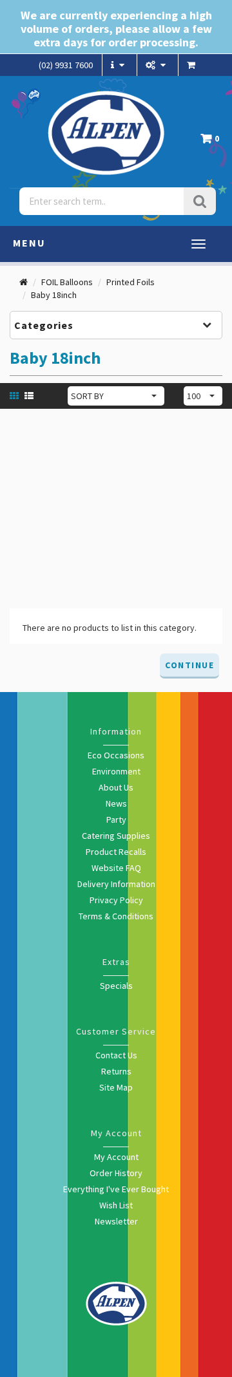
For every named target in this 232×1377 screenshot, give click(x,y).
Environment (116, 771)
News (116, 803)
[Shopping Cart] (193, 65)
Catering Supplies (116, 835)
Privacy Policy (116, 900)
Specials (116, 985)
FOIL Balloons (67, 282)
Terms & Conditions (116, 916)
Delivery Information (116, 884)
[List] (30, 395)
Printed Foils (130, 282)
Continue (189, 665)
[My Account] (157, 65)
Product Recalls (116, 851)
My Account (116, 1157)
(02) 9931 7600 (66, 65)
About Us (116, 787)
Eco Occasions (116, 755)
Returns (116, 1071)
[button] (213, 142)
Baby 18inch (54, 295)
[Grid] (16, 395)
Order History (116, 1173)
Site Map (116, 1087)
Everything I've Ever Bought (116, 1189)
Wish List (116, 1205)
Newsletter (116, 1221)
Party (116, 819)
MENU (29, 242)
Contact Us (116, 1055)
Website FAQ (116, 868)
